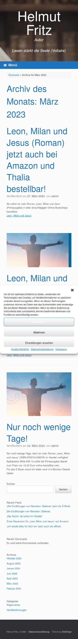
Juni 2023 (12, 573)
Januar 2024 (13, 568)
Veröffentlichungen (17, 610)
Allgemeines (13, 605)
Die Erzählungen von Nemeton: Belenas (28, 511)
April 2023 (12, 578)
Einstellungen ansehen (39, 343)
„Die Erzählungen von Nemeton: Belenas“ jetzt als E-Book (38, 506)
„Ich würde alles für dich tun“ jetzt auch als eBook (34, 526)
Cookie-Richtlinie (20, 349)
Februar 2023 (14, 588)
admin (55, 196)
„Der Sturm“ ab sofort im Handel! (24, 516)
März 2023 (12, 583)
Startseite (14, 75)
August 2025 (13, 563)
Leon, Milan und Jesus (19, 215)
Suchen (11, 483)
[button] (72, 290)
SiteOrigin (67, 631)
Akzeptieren (39, 322)
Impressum (61, 349)
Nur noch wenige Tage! (39, 432)
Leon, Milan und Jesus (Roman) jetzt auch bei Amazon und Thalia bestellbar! (37, 159)
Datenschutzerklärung (42, 349)
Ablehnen (39, 332)
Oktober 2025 (14, 558)
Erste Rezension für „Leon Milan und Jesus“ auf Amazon (38, 521)
